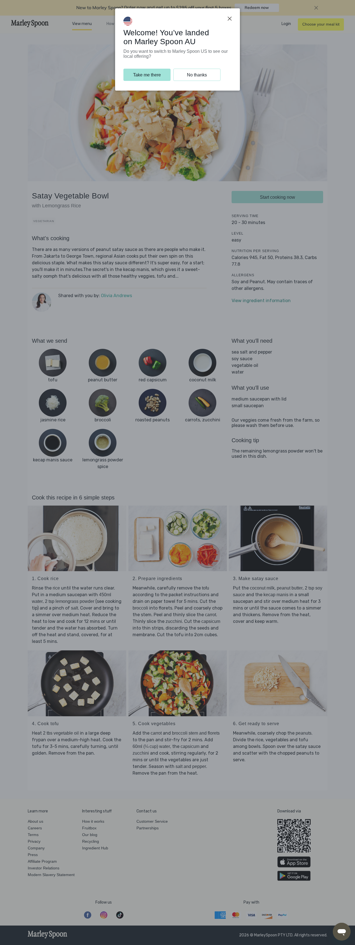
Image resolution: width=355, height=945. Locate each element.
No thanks (197, 75)
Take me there (147, 75)
